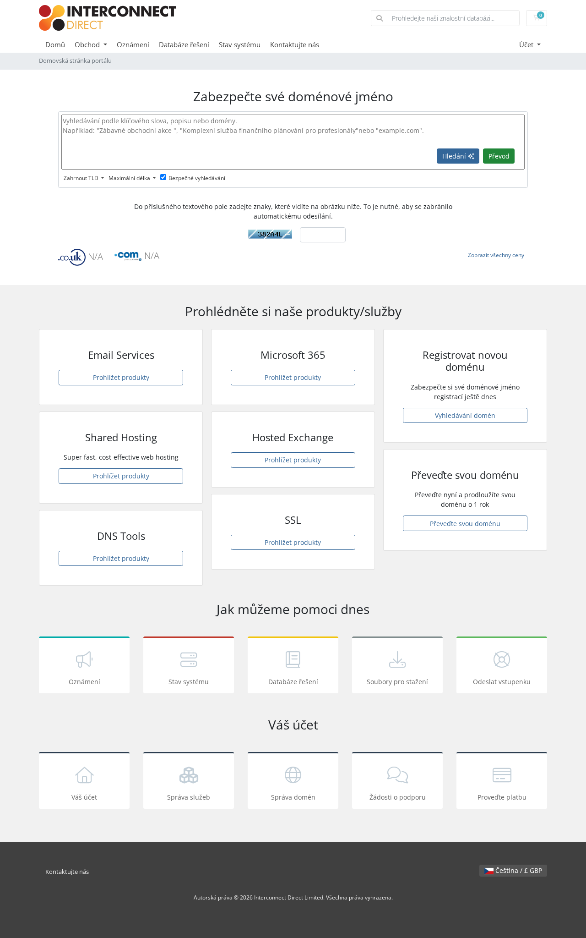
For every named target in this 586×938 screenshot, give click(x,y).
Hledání (455, 156)
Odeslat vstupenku (502, 681)
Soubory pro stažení (397, 681)
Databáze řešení (184, 44)
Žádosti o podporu (397, 797)
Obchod (88, 44)
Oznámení (133, 44)
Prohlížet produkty (121, 377)
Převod (499, 156)
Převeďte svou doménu (465, 523)
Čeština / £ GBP (518, 870)
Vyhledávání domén (465, 415)
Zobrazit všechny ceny (496, 255)
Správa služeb (188, 797)
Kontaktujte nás (294, 44)
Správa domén (293, 797)
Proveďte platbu (501, 797)
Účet (527, 44)
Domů (55, 44)
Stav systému (239, 44)
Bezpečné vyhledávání (196, 178)
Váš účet (84, 797)
